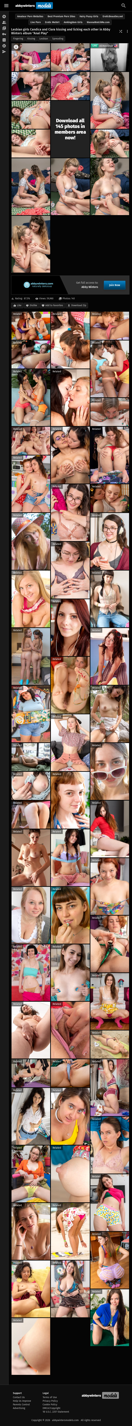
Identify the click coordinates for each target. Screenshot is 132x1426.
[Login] (4, 34)
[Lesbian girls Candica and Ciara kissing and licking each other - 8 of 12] (109, 143)
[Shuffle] (121, 31)
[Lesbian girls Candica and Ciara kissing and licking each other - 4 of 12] (70, 86)
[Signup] (4, 40)
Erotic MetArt (52, 22)
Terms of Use (50, 1397)
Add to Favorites (54, 305)
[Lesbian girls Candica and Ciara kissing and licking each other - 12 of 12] (31, 244)
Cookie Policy (50, 1404)
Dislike (33, 305)
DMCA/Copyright (51, 1408)
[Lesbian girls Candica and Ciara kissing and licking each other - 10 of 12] (70, 186)
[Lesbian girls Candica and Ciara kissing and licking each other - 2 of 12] (70, 57)
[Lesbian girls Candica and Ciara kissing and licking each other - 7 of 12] (31, 143)
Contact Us (19, 1397)
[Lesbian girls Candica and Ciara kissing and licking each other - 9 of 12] (31, 186)
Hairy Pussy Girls (89, 16)
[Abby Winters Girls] (4, 22)
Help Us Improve (22, 1400)
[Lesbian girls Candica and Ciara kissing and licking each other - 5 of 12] (109, 100)
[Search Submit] (123, 5)
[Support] (4, 46)
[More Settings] (127, 31)
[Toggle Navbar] (6, 5)
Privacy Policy (50, 1400)
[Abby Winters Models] (33, 5)
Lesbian (43, 38)
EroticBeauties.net (113, 16)
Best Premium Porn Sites (61, 16)
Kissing (31, 38)
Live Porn (35, 22)
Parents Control (21, 1404)
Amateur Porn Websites (30, 16)
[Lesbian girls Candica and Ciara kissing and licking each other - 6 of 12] (31, 114)
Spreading (57, 38)
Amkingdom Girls (73, 22)
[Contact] (4, 52)
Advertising (19, 1408)
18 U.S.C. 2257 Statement (56, 1411)
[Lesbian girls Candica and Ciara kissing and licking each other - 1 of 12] (31, 57)
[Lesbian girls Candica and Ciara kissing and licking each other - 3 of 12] (31, 86)
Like (19, 305)
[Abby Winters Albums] (4, 17)
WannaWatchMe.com (98, 22)
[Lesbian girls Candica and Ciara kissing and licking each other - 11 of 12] (109, 186)
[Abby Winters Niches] (4, 28)
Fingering (18, 38)
